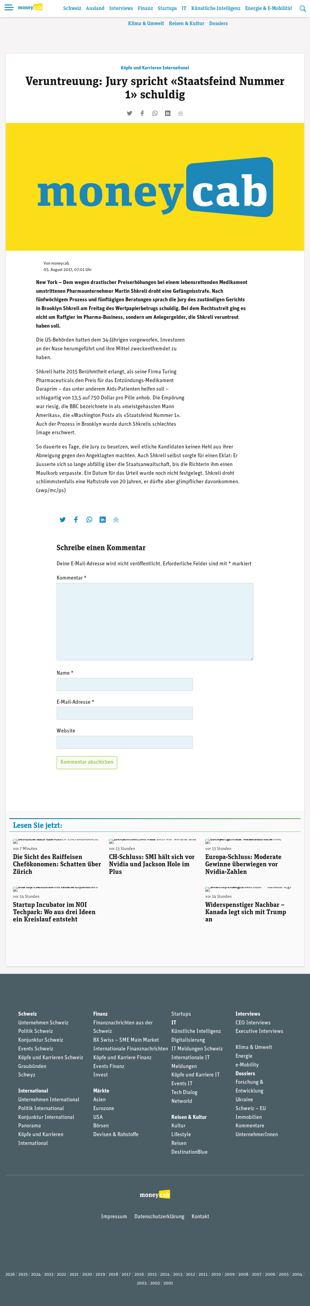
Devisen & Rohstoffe (116, 1135)
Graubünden (32, 1067)
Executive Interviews (259, 1031)
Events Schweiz (35, 1049)
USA (98, 1117)
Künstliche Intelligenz (215, 8)
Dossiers (218, 23)
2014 (165, 1274)
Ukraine (244, 1100)
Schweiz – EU (251, 1109)
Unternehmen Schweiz (43, 1023)
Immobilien (249, 1117)
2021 (74, 1274)
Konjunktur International (46, 1117)
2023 (48, 1274)
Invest (100, 1075)
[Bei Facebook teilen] (142, 113)
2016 (139, 1274)
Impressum (114, 1217)
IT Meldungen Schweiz (197, 1049)
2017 (126, 1274)
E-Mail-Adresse (75, 702)
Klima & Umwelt (146, 23)
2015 (152, 1274)
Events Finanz (108, 1067)
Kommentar (72, 578)
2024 (36, 1274)
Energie (244, 1056)
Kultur (178, 1126)
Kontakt (200, 1217)
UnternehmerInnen (257, 1135)
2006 (270, 1274)
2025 (23, 1274)
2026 (10, 1274)
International (33, 1091)
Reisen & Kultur (186, 23)
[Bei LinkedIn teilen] (167, 113)
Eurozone (103, 1109)
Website (66, 731)
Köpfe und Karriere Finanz (122, 1058)
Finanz (145, 8)
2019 (100, 1274)
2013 (177, 1274)
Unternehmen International (48, 1100)
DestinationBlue (189, 1152)
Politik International (41, 1109)
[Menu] (9, 8)
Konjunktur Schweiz (40, 1040)
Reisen (178, 1143)
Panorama (29, 1126)
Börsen (101, 1126)
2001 (168, 1283)
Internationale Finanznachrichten (130, 1049)
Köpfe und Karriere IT (195, 1075)
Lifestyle (181, 1135)
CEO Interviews (253, 1023)
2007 (257, 1274)
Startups (167, 8)
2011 (203, 1274)
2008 (243, 1274)
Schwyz (26, 1075)
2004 (297, 1274)
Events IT (182, 1084)
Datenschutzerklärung (159, 1217)
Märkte (101, 1091)
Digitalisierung (188, 1040)
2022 (61, 1274)
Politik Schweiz (35, 1031)
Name (65, 673)
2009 (230, 1274)
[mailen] (180, 113)
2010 (216, 1274)
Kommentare (250, 1126)
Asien (99, 1100)
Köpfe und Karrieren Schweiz (50, 1058)
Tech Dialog (184, 1093)
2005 (284, 1274)
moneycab (60, 263)
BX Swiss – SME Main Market (126, 1040)
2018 (113, 1274)
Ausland (95, 8)
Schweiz (72, 8)
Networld (181, 1101)
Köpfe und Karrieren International (155, 68)
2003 (142, 1283)
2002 (155, 1283)
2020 (87, 1274)
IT (184, 8)
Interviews (121, 8)
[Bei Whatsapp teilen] (155, 113)
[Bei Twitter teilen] (129, 113)
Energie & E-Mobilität (268, 8)
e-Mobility (247, 1065)
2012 (190, 1274)
